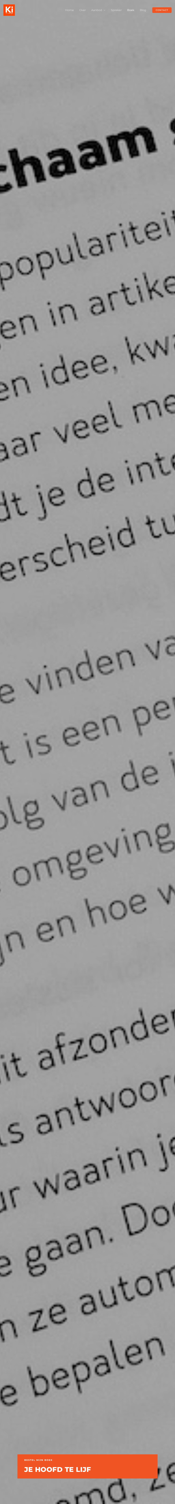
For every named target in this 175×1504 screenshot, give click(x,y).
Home (69, 10)
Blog (143, 10)
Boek (130, 10)
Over (82, 10)
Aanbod (96, 10)
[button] (162, 10)
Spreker (116, 10)
